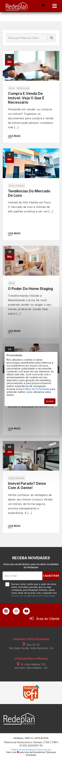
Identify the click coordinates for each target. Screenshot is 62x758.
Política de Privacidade (36, 389)
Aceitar (50, 401)
